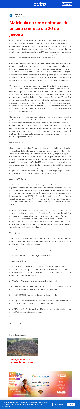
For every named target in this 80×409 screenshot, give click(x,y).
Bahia (11, 317)
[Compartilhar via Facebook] (10, 324)
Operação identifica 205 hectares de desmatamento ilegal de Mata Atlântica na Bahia (22, 360)
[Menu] (9, 4)
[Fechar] (77, 404)
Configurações (59, 404)
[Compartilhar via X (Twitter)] (15, 324)
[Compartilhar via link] (26, 324)
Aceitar (71, 404)
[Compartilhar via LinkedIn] (21, 324)
